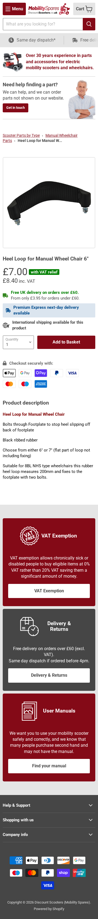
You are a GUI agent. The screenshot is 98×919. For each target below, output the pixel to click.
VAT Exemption (49, 590)
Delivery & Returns (49, 675)
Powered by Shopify (49, 909)
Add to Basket (66, 342)
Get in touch (15, 108)
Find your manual (49, 765)
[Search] (89, 24)
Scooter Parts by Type (21, 135)
